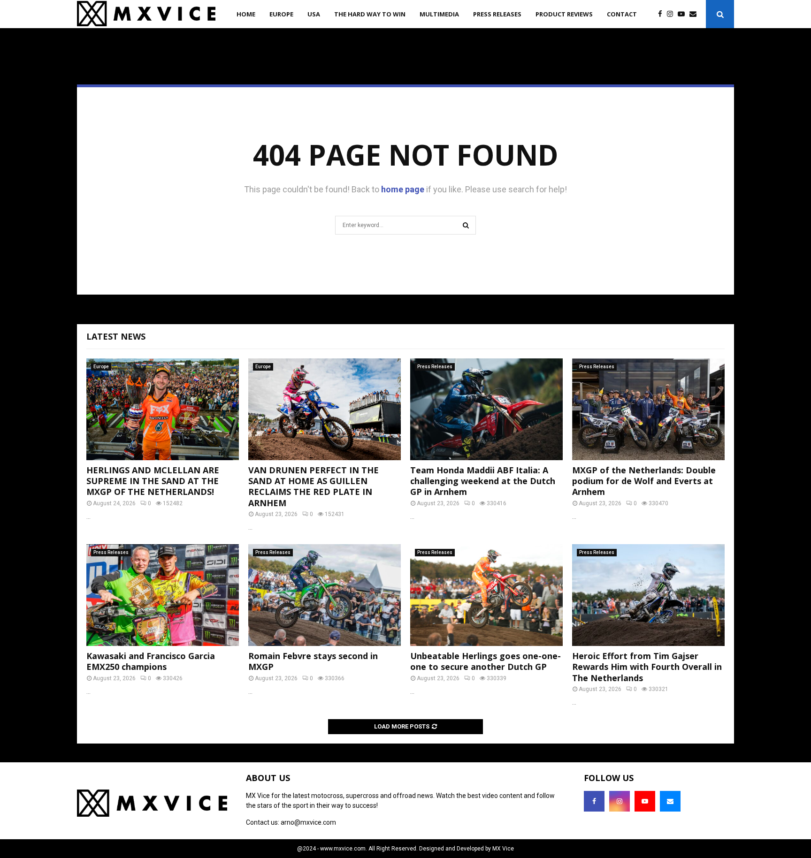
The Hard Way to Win (370, 14)
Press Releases (497, 14)
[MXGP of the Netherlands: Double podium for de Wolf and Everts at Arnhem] (648, 409)
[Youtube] (683, 14)
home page (402, 189)
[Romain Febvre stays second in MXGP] (324, 595)
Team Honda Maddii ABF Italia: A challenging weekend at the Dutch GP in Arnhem (482, 481)
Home (246, 14)
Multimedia (439, 14)
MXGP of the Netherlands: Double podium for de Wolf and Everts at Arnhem (644, 481)
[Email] (695, 14)
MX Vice (503, 848)
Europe (281, 14)
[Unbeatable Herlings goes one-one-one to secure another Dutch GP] (486, 595)
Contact (622, 14)
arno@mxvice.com (308, 822)
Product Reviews (564, 14)
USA (313, 14)
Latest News (115, 336)
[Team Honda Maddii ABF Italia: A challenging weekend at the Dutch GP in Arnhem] (486, 409)
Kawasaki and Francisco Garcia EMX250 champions (150, 661)
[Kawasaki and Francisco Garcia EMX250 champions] (162, 595)
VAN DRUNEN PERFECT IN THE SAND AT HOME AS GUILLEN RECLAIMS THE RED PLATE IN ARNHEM (313, 486)
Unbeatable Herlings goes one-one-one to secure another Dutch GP (485, 661)
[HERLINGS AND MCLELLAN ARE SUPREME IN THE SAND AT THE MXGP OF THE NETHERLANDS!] (162, 409)
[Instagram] (672, 14)
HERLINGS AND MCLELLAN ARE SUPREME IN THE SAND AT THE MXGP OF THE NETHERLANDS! (152, 481)
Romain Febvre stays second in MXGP (313, 661)
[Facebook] (662, 14)
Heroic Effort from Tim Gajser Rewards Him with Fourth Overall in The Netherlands (647, 666)
